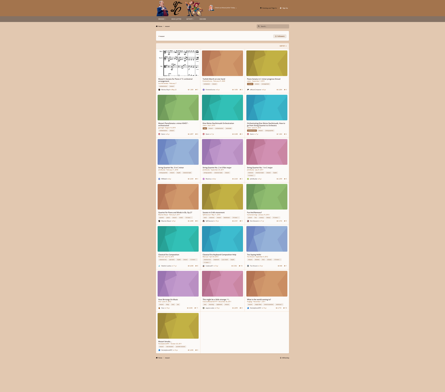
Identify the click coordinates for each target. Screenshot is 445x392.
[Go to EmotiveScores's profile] (204, 90)
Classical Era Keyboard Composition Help (219, 254)
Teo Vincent (251, 257)
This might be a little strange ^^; (216, 299)
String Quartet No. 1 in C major (260, 167)
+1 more (206, 262)
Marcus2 (161, 257)
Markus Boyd (165, 90)
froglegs (249, 302)
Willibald (164, 179)
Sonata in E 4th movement (214, 212)
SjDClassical (207, 215)
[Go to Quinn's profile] (159, 134)
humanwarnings (252, 215)
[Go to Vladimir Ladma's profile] (159, 266)
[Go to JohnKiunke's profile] (248, 179)
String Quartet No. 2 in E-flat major (217, 167)
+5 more (275, 217)
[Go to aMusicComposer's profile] (248, 90)
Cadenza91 (209, 266)
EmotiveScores (207, 81)
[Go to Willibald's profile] (159, 179)
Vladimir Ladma (166, 266)
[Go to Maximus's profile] (204, 179)
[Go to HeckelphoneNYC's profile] (248, 308)
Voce (159, 302)
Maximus (209, 179)
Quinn (163, 134)
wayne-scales (210, 308)
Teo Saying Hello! (254, 254)
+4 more (235, 217)
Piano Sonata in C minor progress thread (263, 79)
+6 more (188, 217)
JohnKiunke (161, 170)
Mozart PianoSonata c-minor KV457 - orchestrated (173, 124)
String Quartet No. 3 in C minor (171, 167)
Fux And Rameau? (254, 212)
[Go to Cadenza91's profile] (204, 266)
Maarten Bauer (163, 215)
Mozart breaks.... (165, 341)
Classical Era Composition (168, 254)
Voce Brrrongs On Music (168, 299)
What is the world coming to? (259, 299)
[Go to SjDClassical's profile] (204, 221)
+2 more (250, 175)
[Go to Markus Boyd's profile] (159, 90)
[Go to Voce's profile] (159, 308)
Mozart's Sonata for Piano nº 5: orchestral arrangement (175, 80)
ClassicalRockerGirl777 (210, 302)
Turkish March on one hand (214, 79)
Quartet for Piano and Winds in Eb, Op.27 (175, 212)
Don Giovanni (254, 221)
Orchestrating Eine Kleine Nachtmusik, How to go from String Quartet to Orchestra (266, 124)
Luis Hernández (163, 83)
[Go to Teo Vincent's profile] (248, 266)
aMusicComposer (255, 90)
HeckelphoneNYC (255, 308)
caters (249, 81)
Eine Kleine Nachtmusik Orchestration (218, 123)
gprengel (161, 128)
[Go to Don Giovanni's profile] (248, 221)
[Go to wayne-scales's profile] (204, 308)
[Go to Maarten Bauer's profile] (159, 221)
